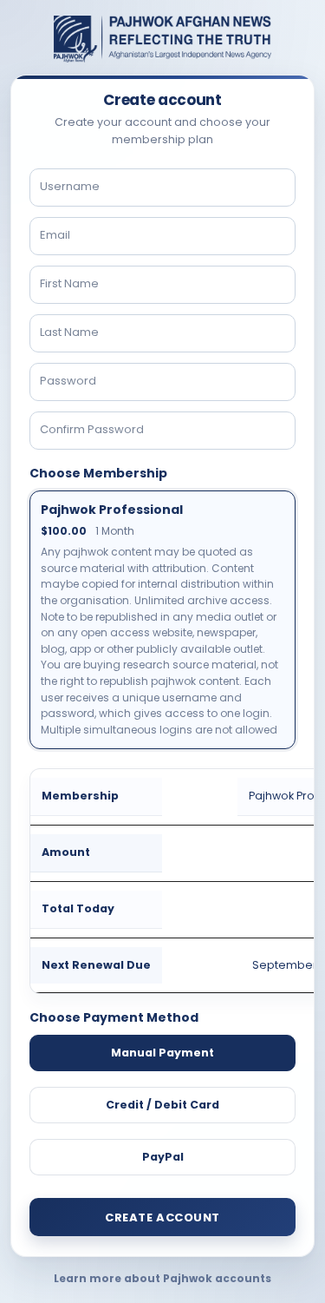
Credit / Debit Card (162, 1104)
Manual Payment (162, 1052)
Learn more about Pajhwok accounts (162, 1278)
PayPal (163, 1156)
